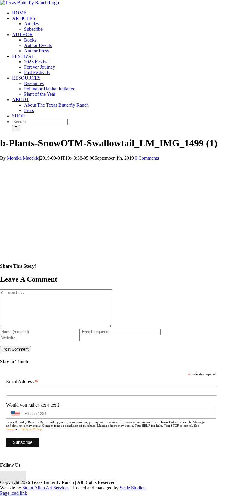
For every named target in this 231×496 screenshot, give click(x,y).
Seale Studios (132, 487)
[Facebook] (3, 477)
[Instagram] (16, 477)
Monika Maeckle (23, 158)
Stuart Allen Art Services (45, 487)
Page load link (13, 493)
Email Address (22, 381)
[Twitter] (23, 477)
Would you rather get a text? (33, 404)
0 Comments (147, 158)
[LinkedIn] (10, 477)
